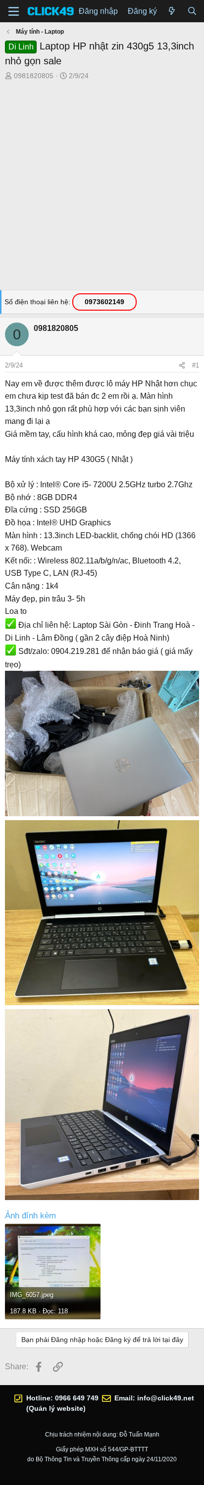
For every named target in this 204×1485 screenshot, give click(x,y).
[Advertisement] (102, 188)
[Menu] (13, 11)
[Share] (182, 365)
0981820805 (33, 76)
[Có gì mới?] (172, 11)
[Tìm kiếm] (192, 11)
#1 (195, 365)
